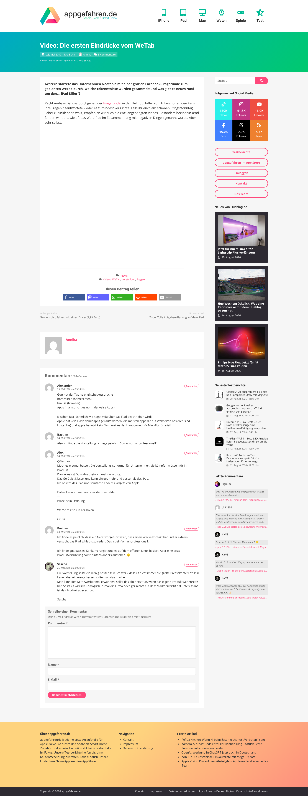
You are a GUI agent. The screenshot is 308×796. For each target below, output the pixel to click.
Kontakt (241, 183)
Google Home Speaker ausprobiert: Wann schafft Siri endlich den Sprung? (244, 408)
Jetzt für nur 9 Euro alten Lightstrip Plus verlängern (236, 250)
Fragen (141, 279)
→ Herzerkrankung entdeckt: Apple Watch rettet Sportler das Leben (241, 597)
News (124, 275)
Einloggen (241, 173)
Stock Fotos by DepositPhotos (216, 791)
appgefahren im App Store (241, 163)
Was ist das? (85, 60)
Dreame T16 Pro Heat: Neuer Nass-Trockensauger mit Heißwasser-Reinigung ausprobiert (247, 425)
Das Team (241, 194)
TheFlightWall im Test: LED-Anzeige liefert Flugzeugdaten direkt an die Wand (247, 441)
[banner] (78, 16)
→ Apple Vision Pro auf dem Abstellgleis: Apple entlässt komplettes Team (241, 570)
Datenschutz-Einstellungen (252, 791)
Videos (107, 279)
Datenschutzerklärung (138, 748)
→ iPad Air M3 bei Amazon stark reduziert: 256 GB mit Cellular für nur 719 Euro (241, 499)
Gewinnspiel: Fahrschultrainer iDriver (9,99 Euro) (70, 317)
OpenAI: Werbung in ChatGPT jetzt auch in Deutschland (218, 752)
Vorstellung (128, 279)
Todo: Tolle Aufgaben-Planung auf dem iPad (177, 317)
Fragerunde (111, 103)
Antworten (191, 386)
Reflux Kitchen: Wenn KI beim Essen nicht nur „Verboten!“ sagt (223, 740)
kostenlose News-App (55, 761)
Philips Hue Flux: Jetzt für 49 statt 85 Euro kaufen (238, 364)
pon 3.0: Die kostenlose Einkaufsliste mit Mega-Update (218, 757)
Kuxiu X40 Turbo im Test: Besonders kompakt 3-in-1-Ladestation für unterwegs (242, 458)
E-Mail (53, 679)
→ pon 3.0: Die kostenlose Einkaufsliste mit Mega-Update (241, 526)
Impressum (130, 744)
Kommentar (58, 623)
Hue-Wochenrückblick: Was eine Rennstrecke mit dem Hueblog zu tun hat (241, 307)
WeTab (116, 279)
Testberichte (241, 152)
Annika (87, 54)
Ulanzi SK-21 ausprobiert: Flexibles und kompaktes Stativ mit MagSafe (247, 393)
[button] (74, 297)
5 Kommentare (107, 54)
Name (53, 664)
